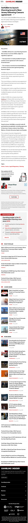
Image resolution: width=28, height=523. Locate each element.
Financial (3, 267)
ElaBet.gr (3, 99)
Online (3, 166)
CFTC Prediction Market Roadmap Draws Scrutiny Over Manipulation (17, 406)
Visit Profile (14, 197)
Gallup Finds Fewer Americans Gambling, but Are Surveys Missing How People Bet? (17, 300)
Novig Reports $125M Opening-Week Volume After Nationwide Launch (13, 462)
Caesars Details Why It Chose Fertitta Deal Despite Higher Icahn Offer (16, 328)
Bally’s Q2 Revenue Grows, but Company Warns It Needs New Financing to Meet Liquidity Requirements (13, 249)
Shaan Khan (7, 26)
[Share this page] (14, 15)
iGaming (21, 166)
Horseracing (12, 358)
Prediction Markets (13, 378)
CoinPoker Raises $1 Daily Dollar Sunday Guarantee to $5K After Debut (11, 444)
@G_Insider (5, 477)
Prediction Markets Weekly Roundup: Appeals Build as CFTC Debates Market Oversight (17, 396)
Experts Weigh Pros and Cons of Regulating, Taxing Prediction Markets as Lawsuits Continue (13, 456)
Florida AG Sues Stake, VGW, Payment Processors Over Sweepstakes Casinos (11, 432)
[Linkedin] (25, 184)
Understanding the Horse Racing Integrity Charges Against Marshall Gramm (17, 363)
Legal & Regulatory (14, 166)
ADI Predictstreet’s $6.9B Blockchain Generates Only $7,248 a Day (13, 425)
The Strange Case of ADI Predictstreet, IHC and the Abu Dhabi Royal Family (13, 438)
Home (2, 5)
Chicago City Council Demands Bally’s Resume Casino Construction (17, 320)
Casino (6, 5)
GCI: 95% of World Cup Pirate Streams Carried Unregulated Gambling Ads (13, 450)
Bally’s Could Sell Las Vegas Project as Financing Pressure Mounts (17, 292)
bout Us (7, 237)
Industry (11, 421)
